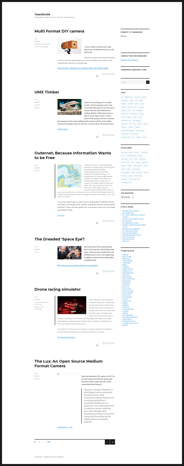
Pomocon (125, 299)
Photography (46, 44)
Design (140, 155)
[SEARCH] (148, 82)
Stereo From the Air (128, 237)
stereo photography (127, 130)
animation (124, 100)
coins (142, 103)
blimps (123, 103)
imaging (139, 110)
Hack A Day (125, 275)
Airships (143, 97)
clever (42, 307)
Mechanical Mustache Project (131, 235)
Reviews (139, 172)
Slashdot (125, 303)
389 (49, 442)
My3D (135, 117)
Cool (122, 155)
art (35, 46)
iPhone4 (141, 113)
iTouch (123, 117)
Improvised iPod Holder (130, 233)
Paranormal (136, 169)
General (36, 105)
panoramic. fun (126, 120)
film (38, 46)
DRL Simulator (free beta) (66, 337)
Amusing (124, 152)
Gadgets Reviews (127, 269)
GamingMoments (128, 273)
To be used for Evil (134, 179)
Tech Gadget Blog (128, 309)
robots (146, 124)
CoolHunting (126, 263)
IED (134, 110)
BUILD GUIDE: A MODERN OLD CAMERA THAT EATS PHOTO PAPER (83, 68)
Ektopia (124, 265)
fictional (130, 107)
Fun (35, 302)
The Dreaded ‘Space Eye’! (59, 239)
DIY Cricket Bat (127, 221)
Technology (41, 302)
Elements (142, 159)
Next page (112, 444)
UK (133, 137)
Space (36, 252)
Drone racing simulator (57, 289)
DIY (40, 44)
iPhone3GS (133, 113)
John (35, 38)
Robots (146, 172)
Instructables (126, 281)
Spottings (125, 305)
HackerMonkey (127, 277)
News (123, 169)
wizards (138, 137)
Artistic (36, 44)
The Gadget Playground (130, 317)
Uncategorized (126, 182)
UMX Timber (46, 92)
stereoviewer (140, 130)
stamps (137, 127)
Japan (129, 117)
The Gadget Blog (127, 315)
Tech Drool (125, 307)
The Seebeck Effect (128, 239)
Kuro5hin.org (126, 283)
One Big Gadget (127, 293)
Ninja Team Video (128, 291)
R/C (130, 124)
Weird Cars (125, 241)
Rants (140, 124)
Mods (145, 165)
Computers (144, 152)
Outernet (61, 215)
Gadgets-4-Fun (127, 271)
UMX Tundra (62, 129)
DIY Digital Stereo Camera (130, 223)
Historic (123, 165)
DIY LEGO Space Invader (130, 231)
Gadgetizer (125, 267)
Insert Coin (124, 113)
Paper (129, 169)
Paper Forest (126, 295)
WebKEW (125, 325)
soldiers (131, 127)
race (135, 124)
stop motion (125, 134)
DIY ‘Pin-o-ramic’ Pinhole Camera (133, 219)
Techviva (125, 313)
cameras (130, 103)
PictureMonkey (127, 297)
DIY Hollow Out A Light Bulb (131, 229)
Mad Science (138, 165)
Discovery (124, 159)
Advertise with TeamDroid (130, 211)
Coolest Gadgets (127, 261)
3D (122, 97)
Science (124, 127)
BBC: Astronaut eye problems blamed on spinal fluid (78, 265)
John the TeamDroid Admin (129, 60)
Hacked (144, 162)
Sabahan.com (126, 301)
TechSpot (125, 311)
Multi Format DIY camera (59, 31)
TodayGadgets (127, 319)
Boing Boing (126, 259)
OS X (140, 117)
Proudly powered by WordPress (54, 457)
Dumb (136, 159)
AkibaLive (125, 255)
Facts (123, 162)
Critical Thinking (131, 155)
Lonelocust (125, 285)
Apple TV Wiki (126, 257)
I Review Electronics (128, 279)
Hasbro (123, 110)
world (144, 137)
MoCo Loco (125, 287)
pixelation (124, 124)
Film (128, 162)
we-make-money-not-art (130, 323)
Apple (131, 100)
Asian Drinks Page (128, 213)
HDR (129, 110)
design (123, 107)
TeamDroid (42, 14)
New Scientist (126, 289)
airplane (37, 107)
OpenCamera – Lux (65, 427)
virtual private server (128, 321)
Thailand (124, 179)
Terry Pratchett (126, 137)
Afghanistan (128, 97)
